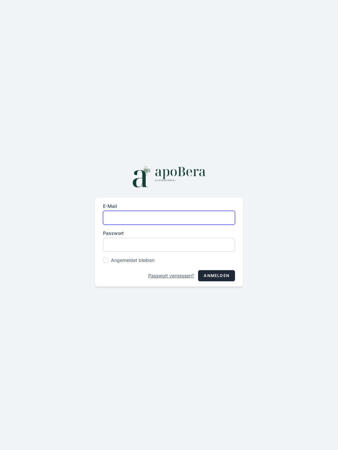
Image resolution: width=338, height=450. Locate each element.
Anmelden (216, 275)
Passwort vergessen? (171, 275)
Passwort (113, 233)
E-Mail (110, 206)
